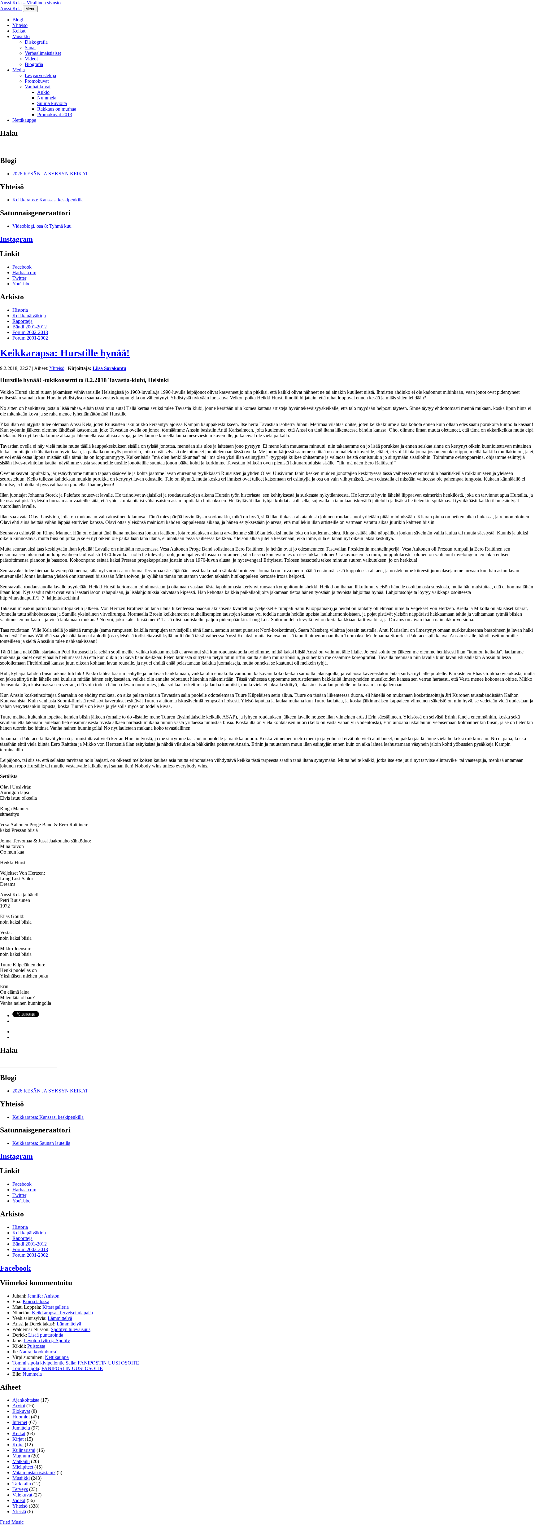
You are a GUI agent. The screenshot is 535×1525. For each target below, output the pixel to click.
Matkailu (21, 1461)
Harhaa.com (24, 272)
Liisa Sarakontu (109, 368)
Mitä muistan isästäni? (33, 1472)
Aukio (43, 92)
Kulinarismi (23, 1450)
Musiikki (21, 36)
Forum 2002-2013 (30, 332)
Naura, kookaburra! (38, 1351)
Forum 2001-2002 (30, 338)
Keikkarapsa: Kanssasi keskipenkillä (48, 199)
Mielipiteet (22, 1467)
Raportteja (22, 321)
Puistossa (36, 1346)
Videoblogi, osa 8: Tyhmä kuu (42, 226)
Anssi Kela (11, 8)
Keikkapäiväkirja (29, 315)
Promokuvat (37, 81)
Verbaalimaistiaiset (43, 53)
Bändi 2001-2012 (29, 326)
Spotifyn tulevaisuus (70, 1329)
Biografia (34, 64)
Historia (20, 310)
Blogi (17, 19)
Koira (18, 1444)
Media (18, 70)
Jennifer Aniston (43, 1296)
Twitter (19, 278)
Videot (31, 58)
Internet (19, 1422)
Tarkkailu (21, 1483)
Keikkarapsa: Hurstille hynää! (65, 352)
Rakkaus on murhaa (56, 109)
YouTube (21, 283)
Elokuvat (21, 1411)
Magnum (21, 1455)
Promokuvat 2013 (54, 114)
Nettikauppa (24, 120)
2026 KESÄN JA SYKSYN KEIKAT (50, 173)
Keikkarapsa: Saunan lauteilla (41, 1143)
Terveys (20, 1489)
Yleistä (19, 1511)
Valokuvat (22, 1494)
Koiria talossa (36, 1301)
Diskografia (36, 42)
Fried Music (12, 1522)
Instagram (16, 239)
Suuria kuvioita (52, 103)
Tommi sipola (25, 1368)
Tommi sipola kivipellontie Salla (43, 1362)
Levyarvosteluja (40, 75)
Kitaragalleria (55, 1307)
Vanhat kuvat (37, 86)
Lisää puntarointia (45, 1335)
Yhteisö (20, 25)
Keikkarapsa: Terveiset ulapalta (62, 1312)
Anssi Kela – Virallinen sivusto (30, 2)
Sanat (30, 47)
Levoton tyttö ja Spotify (47, 1340)
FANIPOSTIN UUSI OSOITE (108, 1362)
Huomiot (21, 1416)
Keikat (18, 30)
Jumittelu (21, 1428)
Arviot (18, 1405)
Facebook (22, 267)
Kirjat (18, 1439)
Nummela (46, 97)
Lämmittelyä (60, 1318)
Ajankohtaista (25, 1400)
